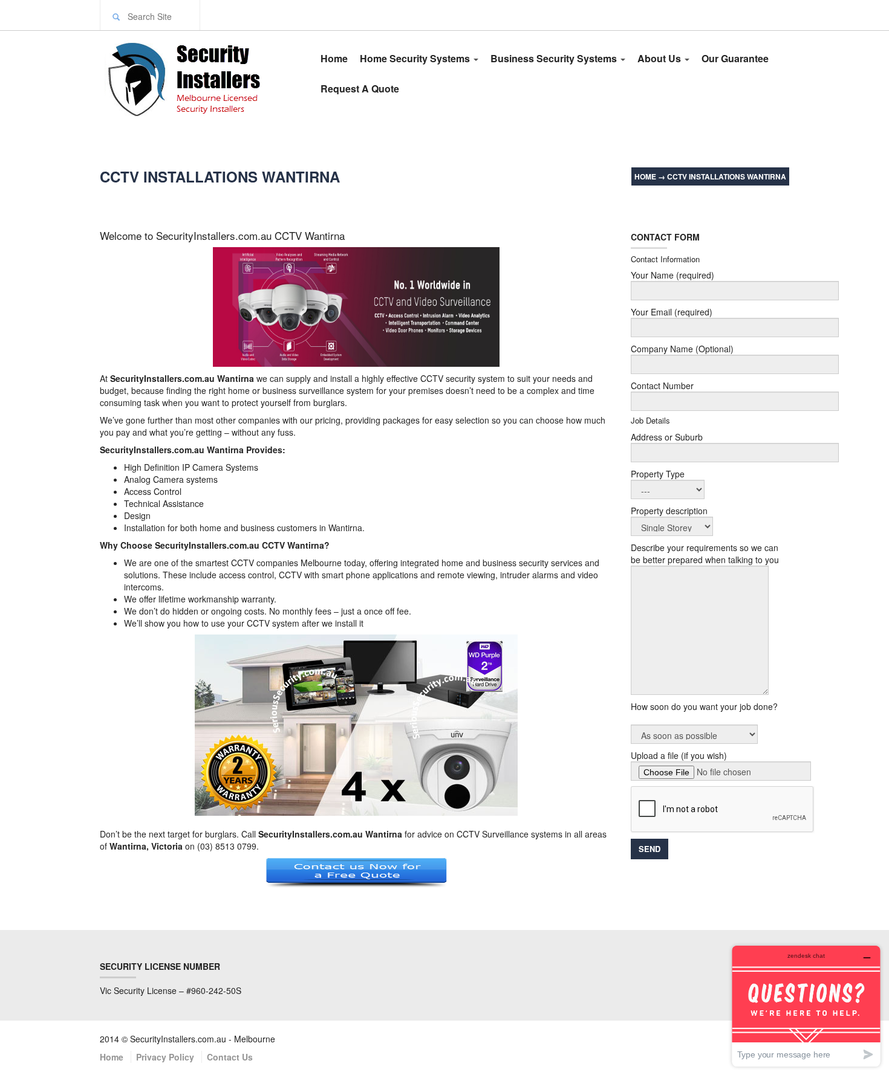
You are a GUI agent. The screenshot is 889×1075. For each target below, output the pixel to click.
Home (334, 58)
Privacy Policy (165, 1057)
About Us (660, 58)
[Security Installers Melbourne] (198, 77)
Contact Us (230, 1057)
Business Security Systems (554, 58)
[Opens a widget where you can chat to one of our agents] (806, 1006)
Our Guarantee (735, 58)
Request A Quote (360, 88)
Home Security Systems (416, 58)
